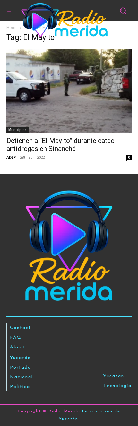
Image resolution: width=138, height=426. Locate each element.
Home (12, 27)
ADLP (11, 157)
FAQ (16, 337)
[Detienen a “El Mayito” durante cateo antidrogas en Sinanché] (69, 91)
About (18, 347)
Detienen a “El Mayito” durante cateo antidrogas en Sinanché (60, 145)
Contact (20, 327)
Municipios (17, 129)
